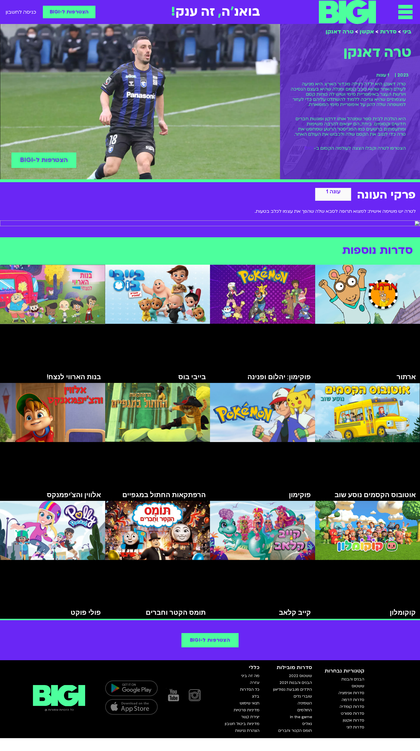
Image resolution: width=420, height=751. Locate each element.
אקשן (367, 31)
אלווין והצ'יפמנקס (74, 495)
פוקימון (300, 495)
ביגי (407, 31)
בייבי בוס (192, 377)
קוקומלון (403, 613)
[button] (405, 12)
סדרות (388, 31)
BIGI (309, 148)
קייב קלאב (295, 613)
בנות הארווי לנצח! (74, 377)
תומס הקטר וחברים (176, 613)
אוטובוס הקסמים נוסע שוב (375, 495)
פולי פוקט (86, 613)
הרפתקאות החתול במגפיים (164, 495)
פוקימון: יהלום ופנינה (279, 377)
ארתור (406, 377)
